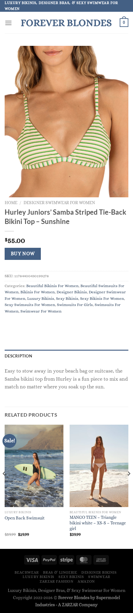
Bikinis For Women (37, 292)
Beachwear (27, 572)
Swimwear (99, 577)
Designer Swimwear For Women (59, 202)
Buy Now (23, 253)
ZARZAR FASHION (57, 581)
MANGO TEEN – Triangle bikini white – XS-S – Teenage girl (98, 523)
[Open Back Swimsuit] (34, 466)
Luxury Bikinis (40, 298)
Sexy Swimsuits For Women (30, 304)
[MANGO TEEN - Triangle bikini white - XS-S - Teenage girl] (99, 466)
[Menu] (8, 22)
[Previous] (4, 486)
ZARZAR (70, 604)
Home (11, 202)
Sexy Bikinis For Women (102, 298)
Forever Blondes (66, 23)
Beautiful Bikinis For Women (52, 285)
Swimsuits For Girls (75, 304)
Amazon (86, 581)
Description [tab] (18, 355)
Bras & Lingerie (60, 572)
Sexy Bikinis (67, 298)
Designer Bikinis (72, 292)
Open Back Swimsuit (25, 518)
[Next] (129, 486)
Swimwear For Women (41, 311)
